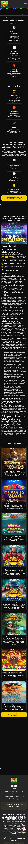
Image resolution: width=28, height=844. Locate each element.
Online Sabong (19, 791)
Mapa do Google (14, 799)
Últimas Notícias (19, 796)
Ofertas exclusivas (9, 796)
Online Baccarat (9, 791)
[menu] (25, 4)
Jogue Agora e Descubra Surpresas (14, 714)
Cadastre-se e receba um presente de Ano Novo (14, 197)
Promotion (19, 794)
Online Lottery (11, 794)
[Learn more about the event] (14, 15)
